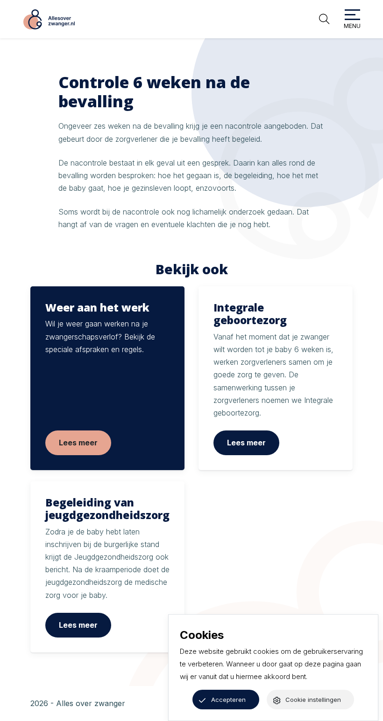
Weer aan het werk (97, 307)
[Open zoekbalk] (324, 19)
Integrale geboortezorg (250, 313)
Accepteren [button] (228, 699)
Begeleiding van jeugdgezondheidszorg (107, 508)
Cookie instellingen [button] (313, 699)
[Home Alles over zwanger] (49, 19)
